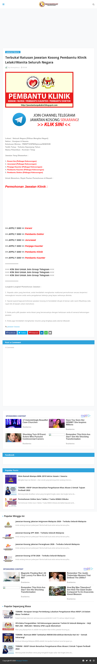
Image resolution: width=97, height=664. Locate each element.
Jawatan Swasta (13, 326)
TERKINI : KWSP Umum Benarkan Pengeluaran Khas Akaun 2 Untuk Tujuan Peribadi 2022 (51, 488)
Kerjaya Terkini (22, 660)
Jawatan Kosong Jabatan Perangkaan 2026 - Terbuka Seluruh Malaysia (47, 544)
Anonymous (15, 67)
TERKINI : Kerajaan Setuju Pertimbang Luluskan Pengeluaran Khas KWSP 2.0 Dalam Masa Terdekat (52, 612)
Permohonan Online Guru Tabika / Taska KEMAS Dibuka (43, 499)
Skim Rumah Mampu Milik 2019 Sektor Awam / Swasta (42, 476)
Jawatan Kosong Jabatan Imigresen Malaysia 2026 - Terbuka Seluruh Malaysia (50, 521)
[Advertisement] (48, 28)
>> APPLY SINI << (14, 228)
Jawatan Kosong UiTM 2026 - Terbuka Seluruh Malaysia (40, 555)
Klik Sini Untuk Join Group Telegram (29, 269)
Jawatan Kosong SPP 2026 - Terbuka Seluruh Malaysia (39, 533)
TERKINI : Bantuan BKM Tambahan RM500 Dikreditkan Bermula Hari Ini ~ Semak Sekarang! (51, 636)
